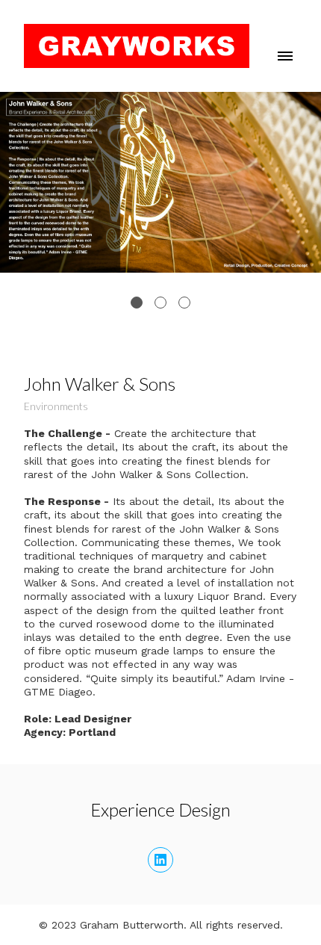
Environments (56, 406)
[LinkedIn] (160, 860)
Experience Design (160, 809)
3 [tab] (184, 303)
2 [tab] (160, 303)
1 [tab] (137, 303)
